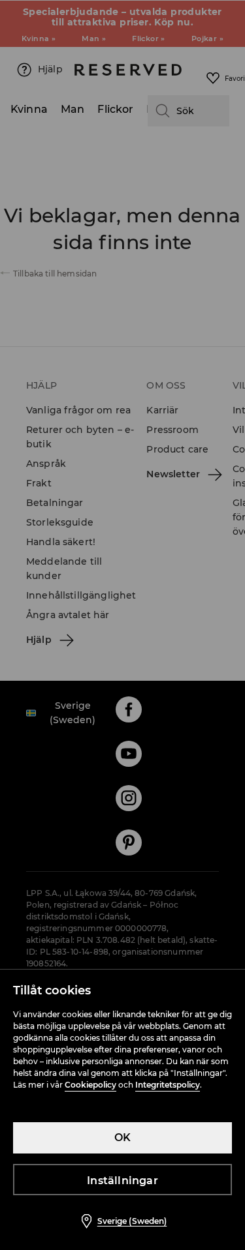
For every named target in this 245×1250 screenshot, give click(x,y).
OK (122, 1137)
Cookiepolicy (90, 1085)
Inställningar (122, 1180)
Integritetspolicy (167, 1085)
